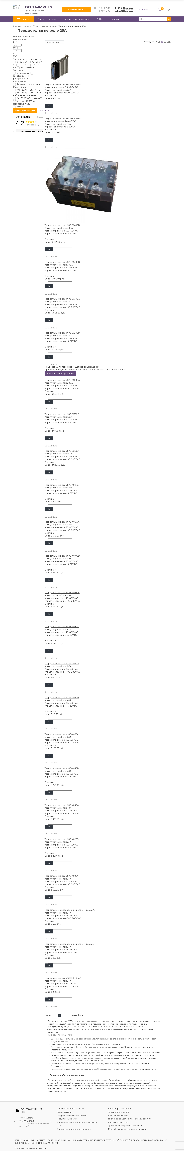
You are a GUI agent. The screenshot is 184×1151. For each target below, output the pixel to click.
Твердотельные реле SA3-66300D (62, 262)
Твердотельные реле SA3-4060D (62, 697)
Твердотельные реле (45, 26)
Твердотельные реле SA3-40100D (62, 556)
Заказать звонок (76, 9)
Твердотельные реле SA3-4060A (61, 734)
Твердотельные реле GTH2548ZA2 (63, 978)
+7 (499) (123, 8)
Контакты (116, 19)
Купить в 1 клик (51, 113)
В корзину (49, 106)
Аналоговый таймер (118, 1115)
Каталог (28, 26)
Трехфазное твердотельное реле (125, 1125)
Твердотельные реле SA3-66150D (62, 414)
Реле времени (64, 1112)
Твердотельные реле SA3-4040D (62, 768)
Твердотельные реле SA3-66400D (62, 225)
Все (81, 1015)
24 (162, 41)
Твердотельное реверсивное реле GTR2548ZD (69, 944)
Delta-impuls (31, 1110)
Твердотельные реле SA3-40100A (62, 592)
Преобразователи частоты (70, 1108)
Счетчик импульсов (118, 1122)
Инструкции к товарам (77, 19)
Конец (74, 1015)
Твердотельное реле (118, 1112)
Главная (17, 26)
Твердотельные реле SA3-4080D (62, 626)
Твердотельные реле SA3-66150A (62, 451)
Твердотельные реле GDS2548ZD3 (63, 118)
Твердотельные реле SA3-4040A (62, 805)
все (168, 41)
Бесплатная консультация (60, 373)
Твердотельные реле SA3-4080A (62, 663)
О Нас (100, 19)
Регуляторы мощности (119, 1108)
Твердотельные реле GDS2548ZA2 (63, 84)
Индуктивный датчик (67, 1119)
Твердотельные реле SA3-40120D (62, 485)
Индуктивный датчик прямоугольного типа (129, 1119)
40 (165, 41)
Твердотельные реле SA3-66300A (62, 299)
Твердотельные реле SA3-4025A (61, 876)
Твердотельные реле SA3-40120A (62, 522)
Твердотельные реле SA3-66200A (62, 380)
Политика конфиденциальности (30, 1148)
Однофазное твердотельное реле (74, 1129)
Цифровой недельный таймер (72, 1115)
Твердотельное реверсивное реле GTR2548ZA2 (70, 910)
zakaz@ (124, 11)
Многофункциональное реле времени (127, 1129)
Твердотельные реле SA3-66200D (62, 333)
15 (159, 41)
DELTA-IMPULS (32, 10)
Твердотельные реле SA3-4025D (62, 839)
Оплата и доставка (47, 19)
